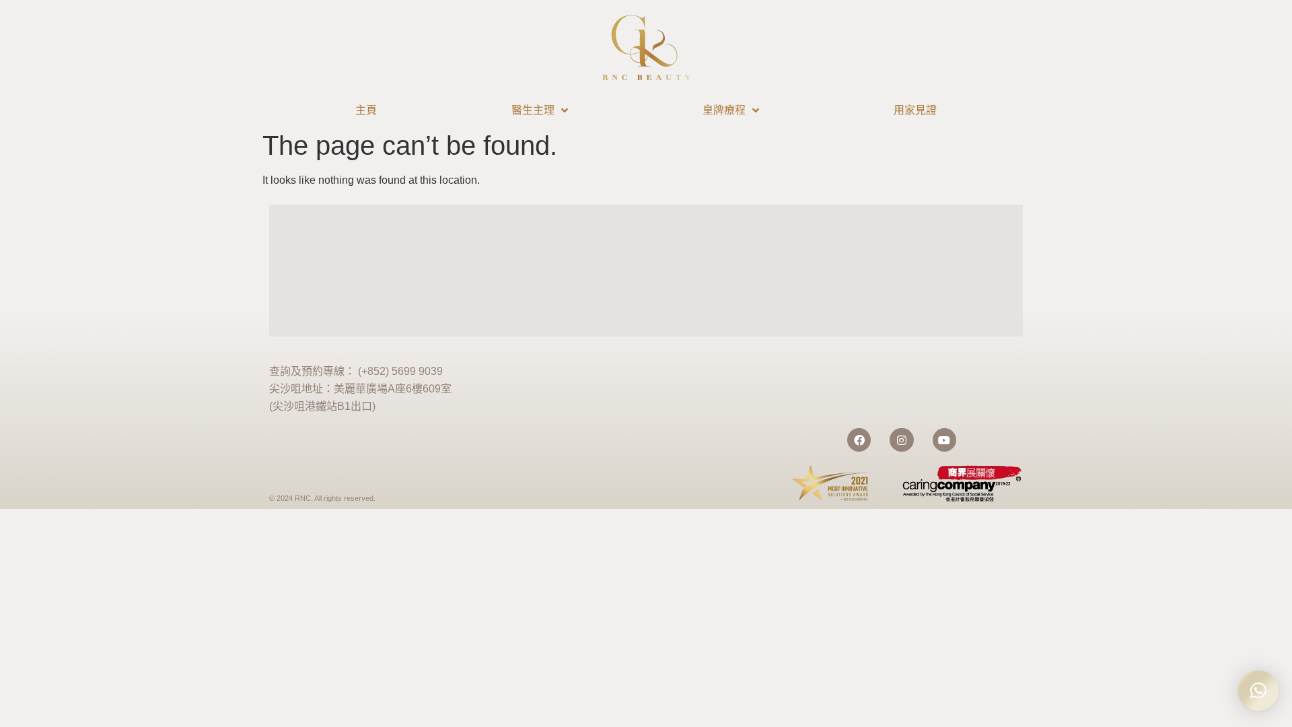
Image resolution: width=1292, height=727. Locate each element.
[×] (1258, 690)
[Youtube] (944, 440)
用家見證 (915, 110)
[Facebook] (859, 440)
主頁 (366, 110)
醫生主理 (532, 110)
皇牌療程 (724, 110)
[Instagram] (901, 440)
